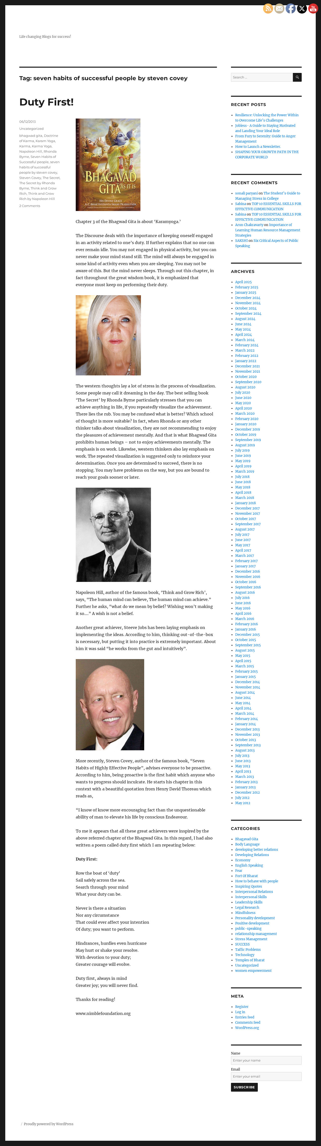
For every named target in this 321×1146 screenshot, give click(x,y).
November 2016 (247, 577)
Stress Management (251, 939)
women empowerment (253, 971)
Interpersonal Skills (251, 897)
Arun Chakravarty (249, 225)
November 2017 (247, 513)
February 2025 (246, 287)
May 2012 (242, 803)
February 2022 (246, 356)
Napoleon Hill (30, 151)
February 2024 (246, 345)
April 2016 (243, 613)
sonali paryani (246, 193)
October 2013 (245, 740)
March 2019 (244, 471)
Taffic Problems (248, 950)
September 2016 (248, 587)
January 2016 (245, 629)
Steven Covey (30, 178)
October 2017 (245, 519)
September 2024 (248, 313)
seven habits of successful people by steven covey (39, 167)
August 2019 (245, 445)
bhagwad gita (30, 136)
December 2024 (247, 298)
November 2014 (247, 687)
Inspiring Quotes (248, 886)
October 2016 (245, 582)
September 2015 (248, 645)
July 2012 (242, 798)
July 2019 (242, 450)
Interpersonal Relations (254, 892)
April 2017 (243, 550)
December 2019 (247, 429)
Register (242, 1007)
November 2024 (248, 303)
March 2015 (244, 666)
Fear (238, 871)
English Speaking (249, 865)
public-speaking (248, 928)
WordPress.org (247, 1028)
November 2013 (247, 735)
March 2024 (245, 340)
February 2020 (246, 419)
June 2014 (243, 698)
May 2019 (243, 461)
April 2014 (243, 708)
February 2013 (246, 782)
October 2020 (246, 377)
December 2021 (247, 366)
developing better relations (256, 850)
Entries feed (244, 1017)
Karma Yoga (42, 146)
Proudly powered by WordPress (48, 1124)
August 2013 (245, 750)
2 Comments (29, 206)
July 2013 (242, 756)
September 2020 (248, 382)
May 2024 (243, 329)
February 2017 (246, 561)
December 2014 (247, 682)
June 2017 (243, 540)
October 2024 (246, 308)
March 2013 (244, 777)
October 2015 (245, 640)
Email (235, 1069)
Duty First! (46, 102)
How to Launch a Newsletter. (258, 147)
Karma (24, 146)
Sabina (240, 204)
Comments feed (247, 1022)
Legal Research (247, 907)
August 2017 (245, 529)
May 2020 (243, 403)
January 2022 (245, 361)
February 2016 (246, 624)
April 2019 (243, 466)
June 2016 (243, 603)
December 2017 (247, 508)
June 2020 (243, 398)
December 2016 (247, 571)
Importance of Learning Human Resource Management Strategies (267, 230)
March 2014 (244, 713)
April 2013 (243, 771)
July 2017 (242, 535)
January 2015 (245, 677)
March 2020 (245, 413)
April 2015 (243, 661)
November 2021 (247, 371)
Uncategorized (31, 129)
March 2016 (244, 619)
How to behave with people (256, 881)
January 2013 (245, 787)
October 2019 (245, 435)
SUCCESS (242, 944)
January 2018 (245, 503)
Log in (240, 1012)
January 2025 (245, 292)
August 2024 (245, 319)
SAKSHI (241, 241)
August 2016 (245, 592)
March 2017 (244, 556)
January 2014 (245, 724)
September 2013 (248, 745)
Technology (244, 955)
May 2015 (242, 656)
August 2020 (245, 387)
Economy (242, 860)
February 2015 (246, 671)
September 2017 (248, 524)
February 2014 (246, 719)
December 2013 (247, 729)
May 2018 (242, 487)
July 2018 (242, 477)
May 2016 (243, 608)
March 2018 (244, 498)
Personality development (255, 918)
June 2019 (243, 456)
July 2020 (242, 392)
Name (235, 1053)
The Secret (51, 178)
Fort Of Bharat (246, 876)
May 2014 (242, 703)
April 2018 (243, 492)
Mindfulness (245, 913)
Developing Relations (252, 855)
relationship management (256, 934)
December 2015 (247, 635)
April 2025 (243, 282)
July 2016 (242, 598)
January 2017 (245, 566)
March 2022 (245, 350)
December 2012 (247, 792)
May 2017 (242, 545)
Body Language (247, 844)
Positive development (252, 923)
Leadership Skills (249, 902)
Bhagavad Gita (246, 839)
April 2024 (243, 335)
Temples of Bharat (250, 960)
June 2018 (243, 482)
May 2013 (242, 766)
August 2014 (245, 692)
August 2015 (245, 650)
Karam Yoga (45, 141)
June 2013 (243, 761)
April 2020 (243, 408)
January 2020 (245, 424)
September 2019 (248, 440)
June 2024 (243, 324)
